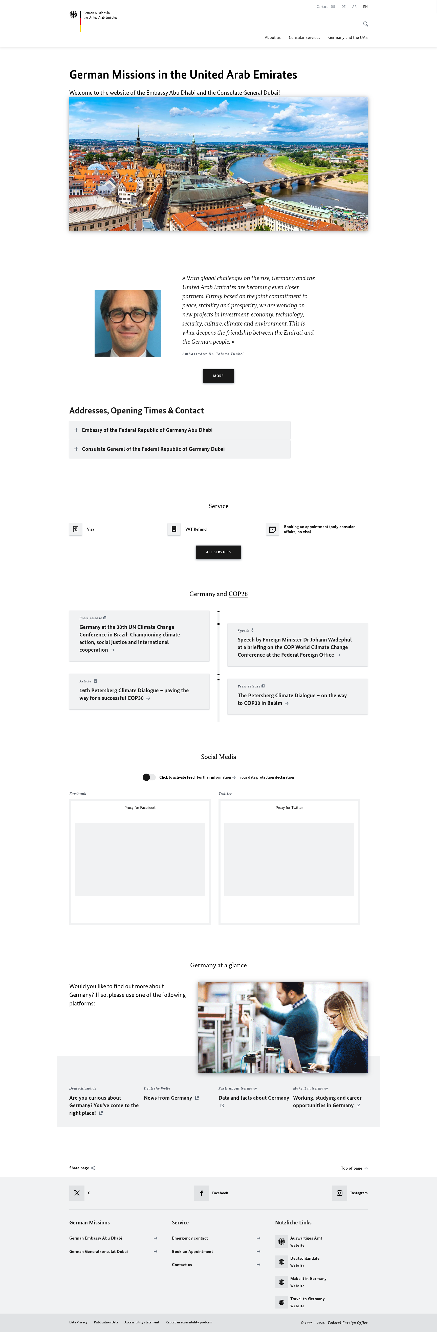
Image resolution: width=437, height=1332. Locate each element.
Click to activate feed (177, 777)
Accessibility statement (141, 1322)
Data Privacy (78, 1322)
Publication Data (106, 1322)
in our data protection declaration (265, 777)
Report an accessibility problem (189, 1322)
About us (273, 37)
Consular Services (304, 37)
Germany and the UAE (348, 37)
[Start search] (364, 21)
